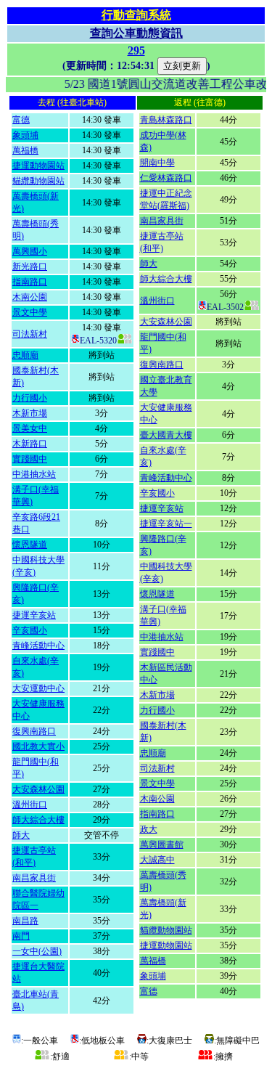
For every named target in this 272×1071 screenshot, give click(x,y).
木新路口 (29, 444)
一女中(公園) (37, 951)
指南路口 (29, 282)
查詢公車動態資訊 (136, 33)
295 (136, 50)
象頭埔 (25, 135)
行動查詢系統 (136, 15)
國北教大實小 (38, 746)
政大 (148, 829)
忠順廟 (25, 355)
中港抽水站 (34, 474)
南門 (21, 936)
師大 (21, 835)
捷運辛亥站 (34, 615)
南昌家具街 (34, 878)
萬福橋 (25, 150)
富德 (21, 120)
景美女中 (29, 428)
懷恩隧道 (29, 544)
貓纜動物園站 (38, 181)
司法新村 (29, 334)
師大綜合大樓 (38, 820)
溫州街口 (29, 804)
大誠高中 (157, 860)
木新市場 (29, 413)
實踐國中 (29, 459)
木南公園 (29, 297)
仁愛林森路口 (166, 178)
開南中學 (157, 163)
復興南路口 (34, 731)
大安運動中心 (38, 688)
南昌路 (25, 921)
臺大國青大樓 (166, 435)
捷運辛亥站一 (166, 523)
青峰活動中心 (38, 645)
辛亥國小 (29, 630)
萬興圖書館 (162, 844)
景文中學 (29, 312)
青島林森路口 (166, 120)
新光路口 (29, 266)
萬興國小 (29, 251)
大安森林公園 (38, 789)
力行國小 (29, 398)
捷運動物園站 (38, 165)
